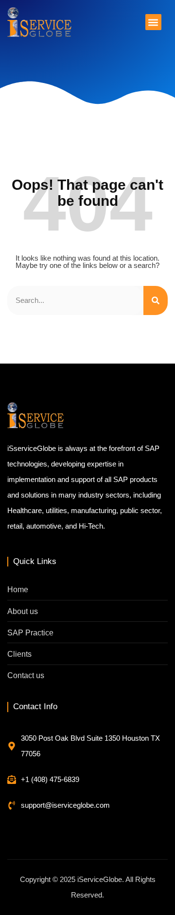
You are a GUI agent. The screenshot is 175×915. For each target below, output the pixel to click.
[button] (153, 22)
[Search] (155, 300)
